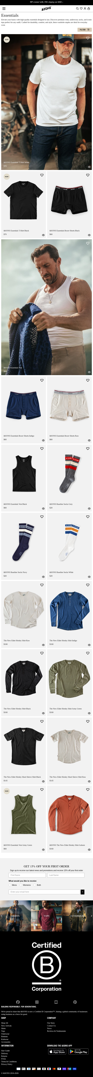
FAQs (3, 1059)
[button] (3, 8)
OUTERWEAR (77, 916)
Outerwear (5, 1034)
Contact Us (51, 1026)
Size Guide (5, 1051)
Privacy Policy (6, 1064)
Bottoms (4, 1036)
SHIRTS (15, 916)
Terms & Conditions (9, 1062)
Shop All (4, 1023)
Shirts (3, 1028)
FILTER (82, 30)
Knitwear (4, 1039)
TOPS (46, 916)
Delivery (4, 1053)
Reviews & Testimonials (56, 1031)
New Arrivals (6, 1026)
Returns (4, 1056)
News (49, 1028)
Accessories (5, 1042)
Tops (3, 1031)
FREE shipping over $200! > (54, 2)
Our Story (51, 1023)
